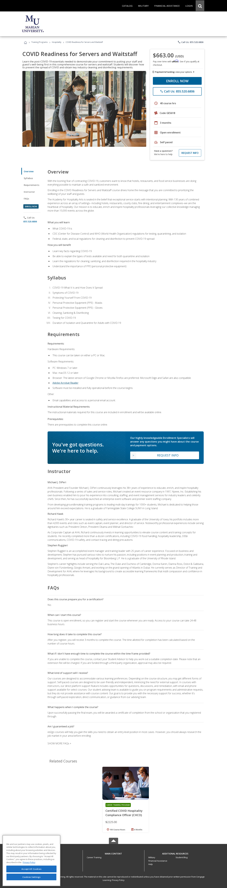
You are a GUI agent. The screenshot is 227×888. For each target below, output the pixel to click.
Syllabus (28, 178)
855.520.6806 (30, 221)
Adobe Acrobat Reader (65, 383)
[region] (31, 860)
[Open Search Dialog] (200, 5)
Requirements (31, 185)
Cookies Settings (31, 876)
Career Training (94, 857)
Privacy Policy (118, 880)
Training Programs (39, 42)
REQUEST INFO (190, 153)
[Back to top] (113, 852)
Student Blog (181, 857)
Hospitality (57, 42)
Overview (29, 171)
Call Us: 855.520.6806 (190, 42)
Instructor (29, 191)
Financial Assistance (157, 860)
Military (151, 857)
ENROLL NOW (177, 81)
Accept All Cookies (31, 869)
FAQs (26, 198)
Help (150, 864)
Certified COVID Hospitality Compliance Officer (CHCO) (124, 813)
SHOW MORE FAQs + (59, 743)
